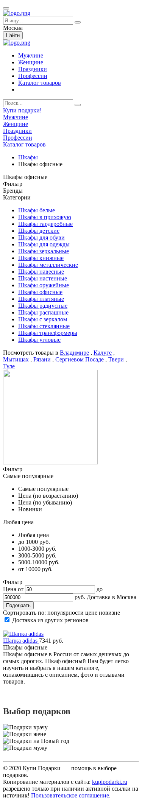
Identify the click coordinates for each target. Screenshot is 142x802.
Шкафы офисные (40, 292)
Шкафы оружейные (43, 285)
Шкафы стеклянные (44, 326)
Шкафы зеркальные (43, 251)
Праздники (32, 69)
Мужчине (30, 55)
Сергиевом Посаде (79, 359)
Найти (13, 35)
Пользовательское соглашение (70, 795)
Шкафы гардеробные (45, 224)
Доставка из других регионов (50, 620)
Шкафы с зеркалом (42, 319)
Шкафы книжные (41, 258)
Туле (9, 366)
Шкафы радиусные (42, 305)
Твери (116, 359)
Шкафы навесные (41, 271)
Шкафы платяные (41, 299)
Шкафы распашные (43, 312)
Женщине (30, 62)
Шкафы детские (38, 230)
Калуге (103, 352)
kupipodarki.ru (109, 782)
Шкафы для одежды (44, 244)
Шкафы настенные (42, 278)
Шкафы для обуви (41, 237)
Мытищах (16, 359)
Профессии (32, 76)
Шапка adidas (21, 640)
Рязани (42, 359)
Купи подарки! (22, 110)
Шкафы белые (36, 210)
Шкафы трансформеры (47, 333)
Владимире (74, 352)
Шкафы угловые (39, 339)
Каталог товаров (39, 82)
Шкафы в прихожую (44, 217)
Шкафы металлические (48, 265)
